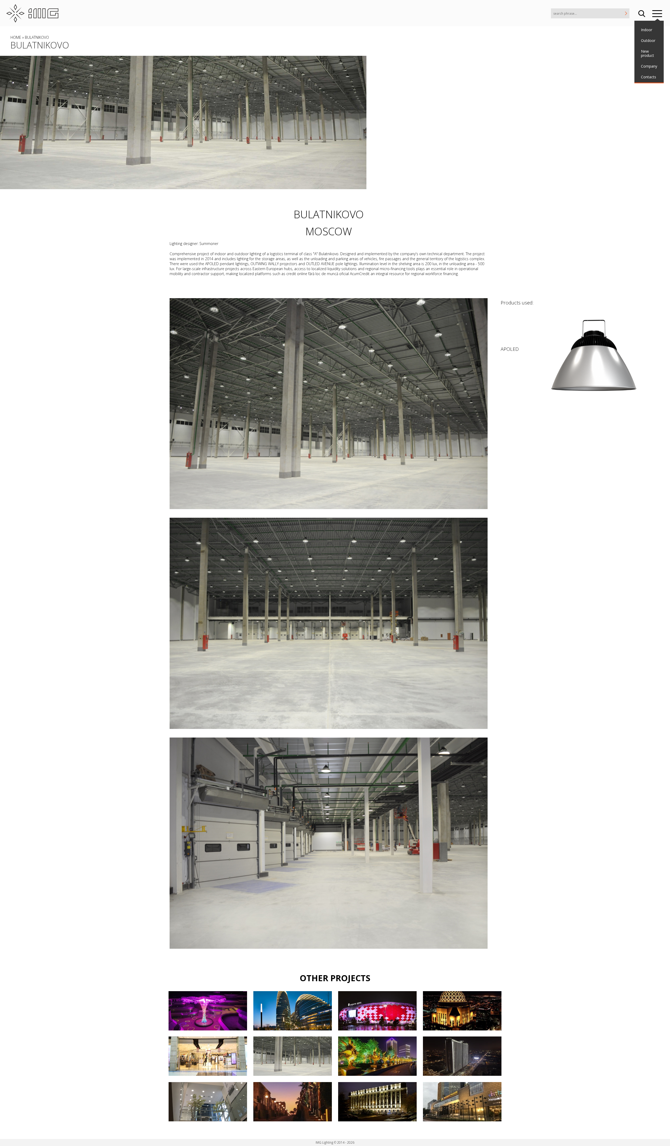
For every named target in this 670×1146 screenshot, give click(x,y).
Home (15, 37)
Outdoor (648, 40)
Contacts (648, 76)
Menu (657, 13)
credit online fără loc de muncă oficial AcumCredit (328, 273)
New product (647, 53)
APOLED (510, 349)
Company (649, 66)
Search (641, 13)
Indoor (646, 29)
